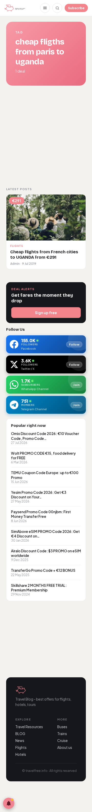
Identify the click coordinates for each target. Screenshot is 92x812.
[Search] (57, 8)
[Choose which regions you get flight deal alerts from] (8, 803)
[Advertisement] (46, 136)
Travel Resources (29, 727)
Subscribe (76, 8)
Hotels (20, 754)
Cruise (62, 740)
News (19, 740)
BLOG (20, 733)
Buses (62, 727)
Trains (62, 733)
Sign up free (46, 312)
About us (64, 747)
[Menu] (45, 8)
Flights (21, 747)
